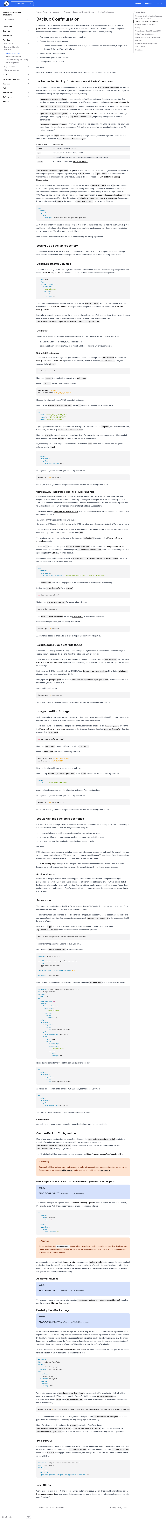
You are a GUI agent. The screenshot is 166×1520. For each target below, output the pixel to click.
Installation (7, 35)
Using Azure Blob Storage (53, 711)
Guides (6, 75)
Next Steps (43, 1485)
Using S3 (42, 330)
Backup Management (13, 56)
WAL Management (12, 63)
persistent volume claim (61, 307)
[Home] (6, 3)
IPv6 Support (45, 1440)
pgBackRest (41, 29)
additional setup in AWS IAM (66, 511)
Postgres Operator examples (49, 361)
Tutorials (6, 40)
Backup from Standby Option (81, 1203)
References (7, 97)
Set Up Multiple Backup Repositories (60, 818)
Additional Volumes (47, 1278)
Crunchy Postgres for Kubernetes (48, 12)
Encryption (43, 900)
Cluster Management (11, 70)
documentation (69, 1262)
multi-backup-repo (48, 864)
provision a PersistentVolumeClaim (69, 1350)
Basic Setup (8, 44)
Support (6, 101)
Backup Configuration (13, 53)
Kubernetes (148, 4)
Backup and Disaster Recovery (11, 48)
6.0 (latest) (9, 19)
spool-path (105, 1170)
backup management (45, 1494)
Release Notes (8, 92)
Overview (7, 31)
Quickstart (7, 27)
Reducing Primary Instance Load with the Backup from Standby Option (75, 1181)
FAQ (4, 88)
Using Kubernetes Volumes (53, 263)
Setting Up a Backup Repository (57, 245)
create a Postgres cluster (52, 273)
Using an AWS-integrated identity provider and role (65, 491)
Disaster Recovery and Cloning (17, 60)
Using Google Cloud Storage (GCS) (59, 644)
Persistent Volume (80, 161)
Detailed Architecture (12, 79)
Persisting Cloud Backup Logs (52, 1310)
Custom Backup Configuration (56, 1133)
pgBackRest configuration (86, 113)
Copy (125, 208)
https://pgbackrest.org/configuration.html (104, 1154)
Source (138, 4)
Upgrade (6, 84)
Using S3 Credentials (48, 352)
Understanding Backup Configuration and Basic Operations (74, 81)
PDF (28, 1517)
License (159, 4)
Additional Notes (45, 874)
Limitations (42, 1119)
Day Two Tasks (9, 67)
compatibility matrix (120, 102)
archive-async (66, 1170)
